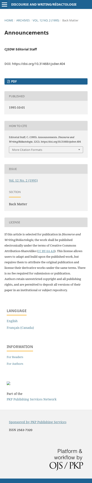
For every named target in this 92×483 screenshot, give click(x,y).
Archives (23, 20)
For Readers (15, 357)
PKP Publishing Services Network (31, 399)
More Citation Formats (27, 150)
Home (8, 20)
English (12, 321)
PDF (13, 81)
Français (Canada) (20, 327)
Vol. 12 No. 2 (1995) (46, 20)
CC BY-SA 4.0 (46, 251)
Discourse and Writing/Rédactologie (44, 4)
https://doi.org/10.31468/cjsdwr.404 (38, 64)
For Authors (15, 364)
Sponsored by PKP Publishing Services (37, 422)
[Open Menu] (4, 4)
